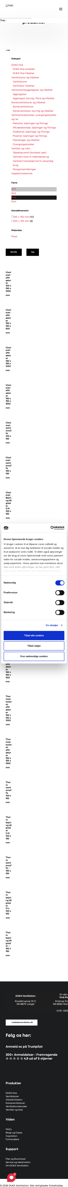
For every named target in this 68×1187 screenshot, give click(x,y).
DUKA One (17, 65)
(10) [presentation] (32, 217)
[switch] (59, 592)
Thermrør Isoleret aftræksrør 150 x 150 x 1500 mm (9, 753)
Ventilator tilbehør (23, 86)
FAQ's (9, 1129)
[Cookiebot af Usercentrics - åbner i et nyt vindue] (50, 528)
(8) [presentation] (31, 221)
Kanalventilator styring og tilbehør (33, 111)
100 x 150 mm (21, 221)
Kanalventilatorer (23, 107)
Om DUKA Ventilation (17, 1166)
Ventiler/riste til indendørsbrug (31, 157)
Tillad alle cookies (34, 635)
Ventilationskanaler (16, 1106)
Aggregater (20, 94)
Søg (32, 252)
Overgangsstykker (23, 144)
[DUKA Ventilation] (10, 9)
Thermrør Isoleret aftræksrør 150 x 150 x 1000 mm (9, 710)
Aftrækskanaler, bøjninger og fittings (34, 128)
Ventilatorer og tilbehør (25, 78)
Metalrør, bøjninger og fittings (30, 123)
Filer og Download (15, 1159)
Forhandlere (12, 1139)
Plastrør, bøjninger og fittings (30, 136)
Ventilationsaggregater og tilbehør (32, 90)
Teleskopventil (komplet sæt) (29, 153)
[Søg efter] (16, 20)
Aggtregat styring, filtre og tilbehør (34, 98)
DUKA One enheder (24, 69)
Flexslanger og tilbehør (26, 140)
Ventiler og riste (20, 148)
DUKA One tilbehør (23, 73)
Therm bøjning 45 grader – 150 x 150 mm (9, 944)
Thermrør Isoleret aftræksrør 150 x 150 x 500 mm (9, 668)
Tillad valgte (34, 645)
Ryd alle (13, 252)
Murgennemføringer (24, 169)
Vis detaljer (52, 625)
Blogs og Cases (14, 1133)
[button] (9, 265)
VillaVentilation (14, 1100)
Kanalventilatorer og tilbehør (28, 103)
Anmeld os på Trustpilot (24, 1046)
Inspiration (11, 1136)
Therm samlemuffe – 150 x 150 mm (8, 867)
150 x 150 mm (21, 217)
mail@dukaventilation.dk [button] (22, 1023)
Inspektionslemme (21, 173)
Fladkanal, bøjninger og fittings (31, 132)
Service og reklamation (18, 1162)
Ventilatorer (20, 82)
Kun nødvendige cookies (34, 656)
